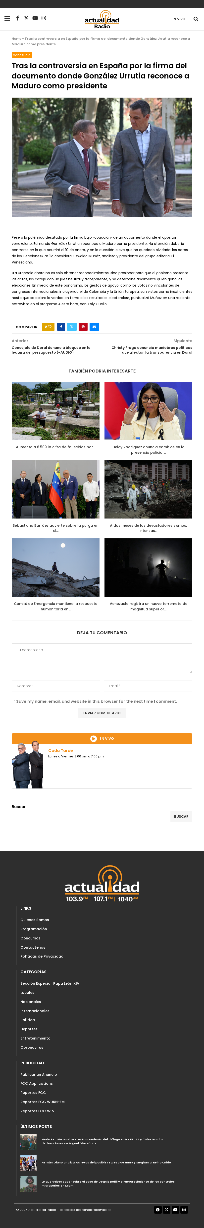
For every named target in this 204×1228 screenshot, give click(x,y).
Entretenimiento (35, 1038)
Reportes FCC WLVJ (38, 1111)
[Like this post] (49, 327)
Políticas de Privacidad (41, 956)
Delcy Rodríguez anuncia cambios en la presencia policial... (148, 450)
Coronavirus (31, 1047)
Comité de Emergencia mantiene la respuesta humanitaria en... (56, 606)
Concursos (30, 938)
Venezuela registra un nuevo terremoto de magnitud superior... (148, 606)
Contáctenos (32, 947)
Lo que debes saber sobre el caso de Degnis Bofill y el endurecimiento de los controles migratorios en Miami (108, 1184)
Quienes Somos (34, 919)
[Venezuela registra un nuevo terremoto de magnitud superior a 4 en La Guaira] (148, 567)
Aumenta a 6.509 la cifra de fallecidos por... (55, 447)
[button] (196, 19)
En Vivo (178, 19)
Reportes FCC (33, 1092)
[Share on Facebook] (61, 327)
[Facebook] (158, 1210)
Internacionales (35, 1010)
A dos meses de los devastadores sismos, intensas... (148, 528)
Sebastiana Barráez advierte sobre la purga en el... (56, 528)
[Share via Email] (94, 327)
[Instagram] (43, 18)
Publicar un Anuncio (38, 1074)
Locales (27, 992)
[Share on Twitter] (72, 327)
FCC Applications (36, 1083)
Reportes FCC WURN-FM (42, 1101)
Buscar (19, 807)
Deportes (29, 1029)
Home (16, 38)
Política (27, 1019)
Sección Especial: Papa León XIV (49, 983)
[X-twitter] (26, 18)
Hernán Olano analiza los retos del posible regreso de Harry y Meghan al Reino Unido (106, 1162)
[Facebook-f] (17, 18)
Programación (33, 929)
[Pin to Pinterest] (83, 327)
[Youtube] (35, 18)
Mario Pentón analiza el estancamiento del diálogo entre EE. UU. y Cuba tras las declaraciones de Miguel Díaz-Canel (102, 1141)
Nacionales (30, 1001)
